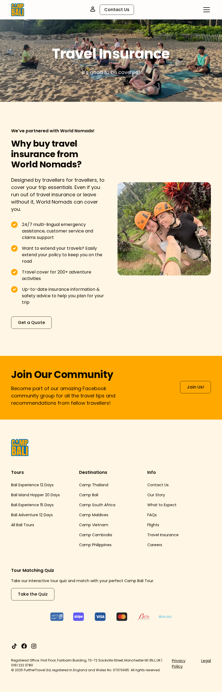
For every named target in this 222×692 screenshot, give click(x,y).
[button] (205, 9)
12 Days (47, 485)
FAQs (152, 515)
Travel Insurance (163, 535)
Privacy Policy (178, 663)
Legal (206, 660)
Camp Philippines (95, 545)
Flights (153, 525)
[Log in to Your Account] (92, 9)
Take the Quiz (33, 594)
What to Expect (162, 505)
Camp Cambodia (95, 535)
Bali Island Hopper (27, 495)
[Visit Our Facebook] (24, 646)
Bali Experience (25, 485)
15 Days (47, 505)
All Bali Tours (22, 525)
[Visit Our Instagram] (34, 646)
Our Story (156, 495)
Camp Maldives (93, 515)
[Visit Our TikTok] (14, 646)
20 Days (52, 495)
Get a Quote (31, 322)
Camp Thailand (93, 485)
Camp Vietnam (93, 525)
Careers (154, 545)
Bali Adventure (24, 515)
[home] (17, 9)
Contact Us (116, 9)
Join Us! (195, 387)
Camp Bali (88, 495)
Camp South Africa (97, 505)
